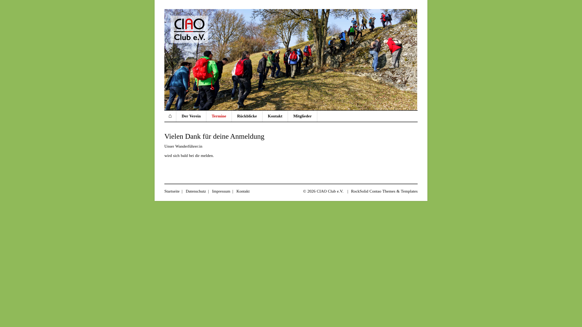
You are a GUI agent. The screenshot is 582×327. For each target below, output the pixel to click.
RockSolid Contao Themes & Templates (384, 191)
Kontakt (275, 116)
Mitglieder (302, 116)
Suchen (410, 116)
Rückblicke (247, 116)
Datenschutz (196, 191)
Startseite (170, 116)
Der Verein (191, 116)
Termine (219, 116)
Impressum (221, 191)
